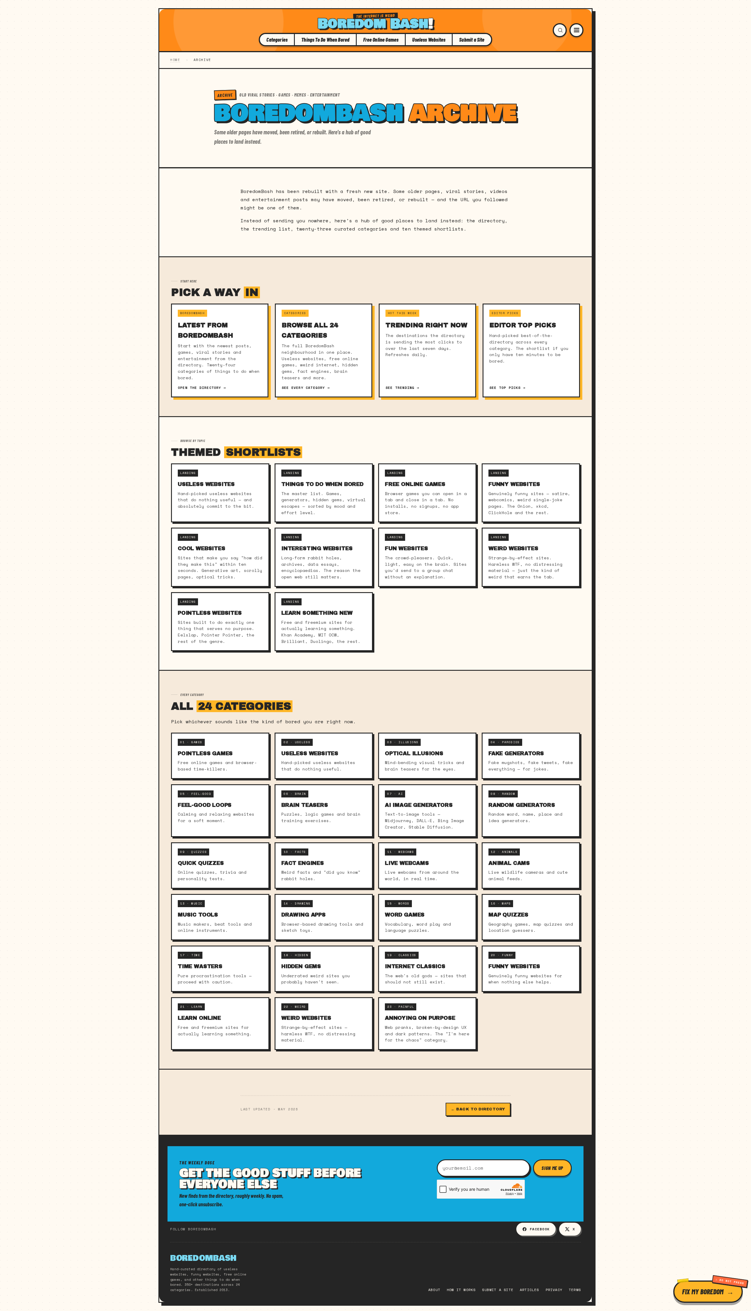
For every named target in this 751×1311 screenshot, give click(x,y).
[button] (560, 30)
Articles (529, 1289)
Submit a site (497, 1289)
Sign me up (552, 1168)
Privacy (554, 1289)
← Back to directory (478, 1109)
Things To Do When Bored (325, 39)
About (434, 1289)
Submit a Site (471, 39)
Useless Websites (428, 39)
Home (175, 59)
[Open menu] (576, 30)
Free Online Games (380, 39)
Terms (575, 1289)
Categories (276, 39)
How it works (461, 1289)
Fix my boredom (702, 1291)
